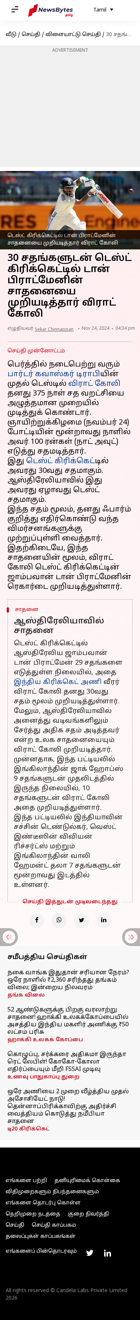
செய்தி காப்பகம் (54, 1225)
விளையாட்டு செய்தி (73, 35)
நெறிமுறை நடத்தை (33, 1214)
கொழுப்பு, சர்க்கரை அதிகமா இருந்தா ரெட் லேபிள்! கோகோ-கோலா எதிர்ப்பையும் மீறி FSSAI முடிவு (66, 1062)
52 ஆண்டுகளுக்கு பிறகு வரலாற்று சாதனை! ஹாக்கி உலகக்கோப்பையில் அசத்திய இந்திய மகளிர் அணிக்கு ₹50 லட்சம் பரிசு (68, 1021)
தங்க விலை (26, 995)
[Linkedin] (103, 920)
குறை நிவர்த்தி (88, 1214)
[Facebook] (36, 920)
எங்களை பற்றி (26, 1181)
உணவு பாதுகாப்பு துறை (43, 1077)
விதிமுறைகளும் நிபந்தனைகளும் (52, 1192)
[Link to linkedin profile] (107, 1253)
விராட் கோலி (94, 384)
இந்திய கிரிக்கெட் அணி (58, 682)
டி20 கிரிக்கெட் (28, 1129)
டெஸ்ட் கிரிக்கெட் (60, 461)
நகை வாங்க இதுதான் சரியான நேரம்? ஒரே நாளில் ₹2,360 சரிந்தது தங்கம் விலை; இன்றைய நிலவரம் (68, 980)
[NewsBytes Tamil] (50, 10)
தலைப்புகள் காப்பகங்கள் (40, 1236)
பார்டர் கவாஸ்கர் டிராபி (53, 374)
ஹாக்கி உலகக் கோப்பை (45, 1040)
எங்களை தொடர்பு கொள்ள (43, 1203)
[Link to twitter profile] (90, 1253)
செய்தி (31, 35)
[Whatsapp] (59, 920)
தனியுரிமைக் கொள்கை (87, 1181)
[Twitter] (81, 920)
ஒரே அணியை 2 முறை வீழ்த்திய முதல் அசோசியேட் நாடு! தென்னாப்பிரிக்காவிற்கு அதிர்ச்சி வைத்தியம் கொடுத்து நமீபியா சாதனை (68, 1106)
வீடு (11, 35)
